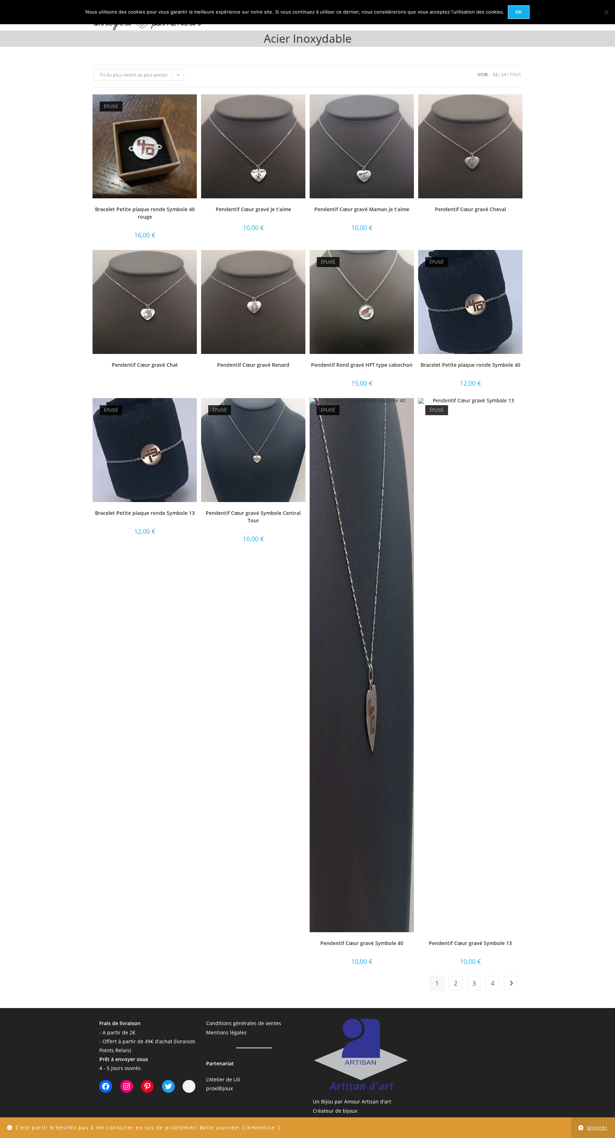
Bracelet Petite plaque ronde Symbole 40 (470, 364)
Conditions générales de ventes (243, 1023)
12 (495, 75)
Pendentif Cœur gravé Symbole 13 (470, 943)
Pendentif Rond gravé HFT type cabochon (361, 364)
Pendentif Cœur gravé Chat (145, 364)
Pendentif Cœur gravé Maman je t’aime (361, 209)
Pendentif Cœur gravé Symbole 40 (361, 943)
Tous (515, 75)
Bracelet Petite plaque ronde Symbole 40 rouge (145, 213)
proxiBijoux (219, 1088)
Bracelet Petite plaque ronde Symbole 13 (145, 513)
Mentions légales (226, 1032)
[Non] (606, 12)
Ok (518, 12)
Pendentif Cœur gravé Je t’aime (253, 209)
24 (503, 75)
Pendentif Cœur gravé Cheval (470, 209)
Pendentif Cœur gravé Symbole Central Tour (253, 517)
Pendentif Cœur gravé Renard (253, 364)
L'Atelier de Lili (223, 1079)
